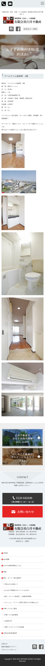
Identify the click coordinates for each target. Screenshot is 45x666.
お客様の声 (8, 621)
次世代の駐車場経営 (10, 633)
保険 (4, 572)
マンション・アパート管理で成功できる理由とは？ (21, 602)
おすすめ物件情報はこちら (12, 565)
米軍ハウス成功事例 (11, 615)
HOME (5, 553)
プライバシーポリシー (9, 650)
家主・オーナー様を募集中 (12, 578)
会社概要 (6, 559)
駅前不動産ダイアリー (9, 647)
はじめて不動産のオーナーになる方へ (17, 590)
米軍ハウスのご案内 (10, 608)
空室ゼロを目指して (11, 584)
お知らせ (5, 644)
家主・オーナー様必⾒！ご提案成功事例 (17, 596)
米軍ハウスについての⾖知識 (14, 627)
